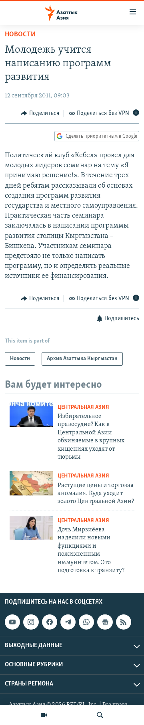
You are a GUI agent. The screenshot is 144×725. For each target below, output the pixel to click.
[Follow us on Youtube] (12, 622)
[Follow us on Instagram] (30, 622)
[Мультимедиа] (44, 715)
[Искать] (100, 715)
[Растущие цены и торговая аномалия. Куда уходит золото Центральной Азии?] (31, 483)
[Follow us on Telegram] (68, 622)
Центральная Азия (83, 407)
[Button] (40, 113)
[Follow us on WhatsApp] (86, 622)
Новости (20, 34)
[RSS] (123, 622)
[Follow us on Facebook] (49, 622)
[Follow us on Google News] (104, 622)
